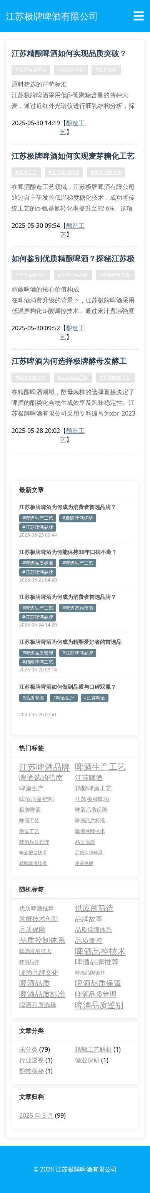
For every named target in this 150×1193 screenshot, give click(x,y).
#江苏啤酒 (94, 697)
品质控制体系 (42, 940)
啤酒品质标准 (90, 820)
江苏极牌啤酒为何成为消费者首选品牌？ (67, 506)
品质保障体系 (89, 852)
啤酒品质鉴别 (99, 1004)
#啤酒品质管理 (37, 653)
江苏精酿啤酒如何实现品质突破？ (69, 53)
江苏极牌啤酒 (92, 799)
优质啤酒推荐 (36, 908)
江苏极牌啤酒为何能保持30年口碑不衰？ (68, 551)
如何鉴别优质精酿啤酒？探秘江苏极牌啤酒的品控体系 (73, 259)
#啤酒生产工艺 (37, 518)
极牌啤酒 (30, 809)
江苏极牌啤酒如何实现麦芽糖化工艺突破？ (73, 157)
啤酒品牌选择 (90, 972)
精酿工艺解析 (93, 1049)
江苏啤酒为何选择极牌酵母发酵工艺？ (69, 362)
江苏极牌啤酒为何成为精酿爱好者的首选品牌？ (70, 642)
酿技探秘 (31, 1071)
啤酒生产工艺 (100, 766)
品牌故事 (89, 918)
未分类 (28, 1049)
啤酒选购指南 (41, 777)
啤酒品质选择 (37, 1005)
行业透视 (31, 1060)
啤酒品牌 (29, 961)
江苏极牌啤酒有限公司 (86, 1169)
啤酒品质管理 (34, 841)
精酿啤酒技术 (33, 863)
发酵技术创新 (38, 918)
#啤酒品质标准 (37, 563)
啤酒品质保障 (91, 809)
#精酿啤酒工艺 (115, 275)
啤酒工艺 (29, 820)
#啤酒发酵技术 (30, 377)
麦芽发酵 (84, 863)
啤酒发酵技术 (90, 831)
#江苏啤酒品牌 (63, 172)
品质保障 (85, 841)
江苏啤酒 (89, 777)
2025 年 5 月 (36, 1115)
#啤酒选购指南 (77, 608)
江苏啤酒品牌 (44, 766)
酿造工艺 (29, 831)
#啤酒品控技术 (30, 275)
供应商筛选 (94, 908)
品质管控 (89, 940)
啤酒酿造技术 (33, 852)
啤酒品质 (34, 983)
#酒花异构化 (71, 69)
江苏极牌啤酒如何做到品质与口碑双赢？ (67, 686)
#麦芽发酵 (106, 69)
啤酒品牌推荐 (97, 962)
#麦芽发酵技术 (106, 172)
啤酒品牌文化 (38, 972)
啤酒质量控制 (36, 799)
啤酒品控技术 (100, 951)
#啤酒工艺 (26, 172)
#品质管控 (33, 697)
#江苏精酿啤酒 (30, 69)
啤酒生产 (31, 788)
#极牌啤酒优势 (77, 518)
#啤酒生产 (64, 697)
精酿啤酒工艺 (93, 788)
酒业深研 (87, 1060)
